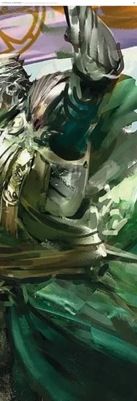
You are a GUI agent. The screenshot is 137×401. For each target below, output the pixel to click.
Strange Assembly (12, 3)
